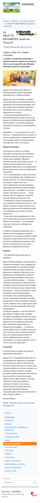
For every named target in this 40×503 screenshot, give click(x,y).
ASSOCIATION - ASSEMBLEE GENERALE (16, 428)
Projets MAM (9, 457)
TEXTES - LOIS (10, 471)
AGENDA (8, 424)
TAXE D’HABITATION (13, 467)
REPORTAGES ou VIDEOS (15, 464)
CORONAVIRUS (11, 433)
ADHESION (9, 420)
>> (35, 482)
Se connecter (16, 494)
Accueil (6, 21)
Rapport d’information (13, 461)
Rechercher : (7, 479)
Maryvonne (28, 47)
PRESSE (14, 21)
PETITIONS (9, 450)
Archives (8, 413)
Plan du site (6, 494)
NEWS (7, 440)
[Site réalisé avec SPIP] (34, 494)
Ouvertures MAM (11, 447)
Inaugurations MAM (12, 437)
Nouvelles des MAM (27, 21)
